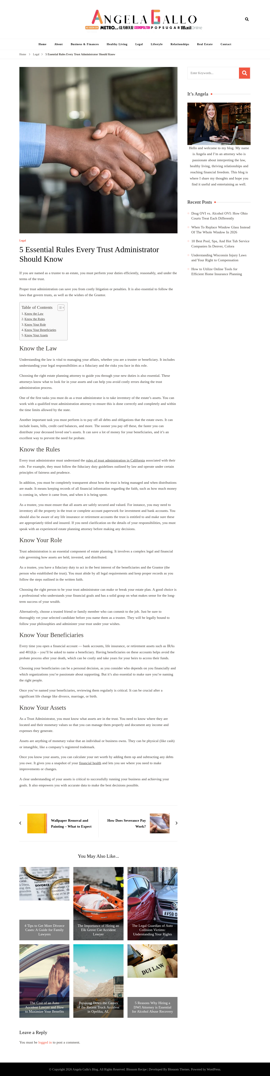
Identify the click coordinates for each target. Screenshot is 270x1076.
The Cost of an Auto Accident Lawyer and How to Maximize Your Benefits (44, 1007)
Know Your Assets (36, 335)
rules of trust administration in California (115, 460)
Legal (139, 44)
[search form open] (247, 19)
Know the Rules (35, 319)
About (58, 44)
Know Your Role (35, 324)
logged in (45, 1042)
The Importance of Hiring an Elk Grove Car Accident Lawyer (98, 930)
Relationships (180, 44)
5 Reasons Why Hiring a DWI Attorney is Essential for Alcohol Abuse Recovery (152, 1007)
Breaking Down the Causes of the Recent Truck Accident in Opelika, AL (98, 1007)
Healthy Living (117, 44)
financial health (90, 763)
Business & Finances (85, 44)
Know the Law (34, 314)
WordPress (213, 1069)
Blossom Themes (178, 1069)
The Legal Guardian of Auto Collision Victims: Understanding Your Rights (152, 930)
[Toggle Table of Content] (59, 307)
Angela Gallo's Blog (85, 1069)
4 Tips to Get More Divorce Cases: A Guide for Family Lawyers (44, 930)
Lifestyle (157, 44)
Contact (226, 44)
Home (42, 44)
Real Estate (205, 44)
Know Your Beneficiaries (40, 330)
